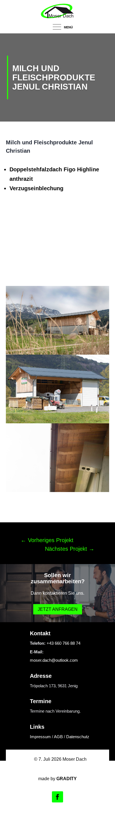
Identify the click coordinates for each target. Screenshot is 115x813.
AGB (58, 736)
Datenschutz (77, 736)
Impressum (40, 736)
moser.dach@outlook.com (54, 660)
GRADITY (66, 778)
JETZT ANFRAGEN (58, 609)
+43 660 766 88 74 (63, 643)
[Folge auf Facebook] (57, 796)
